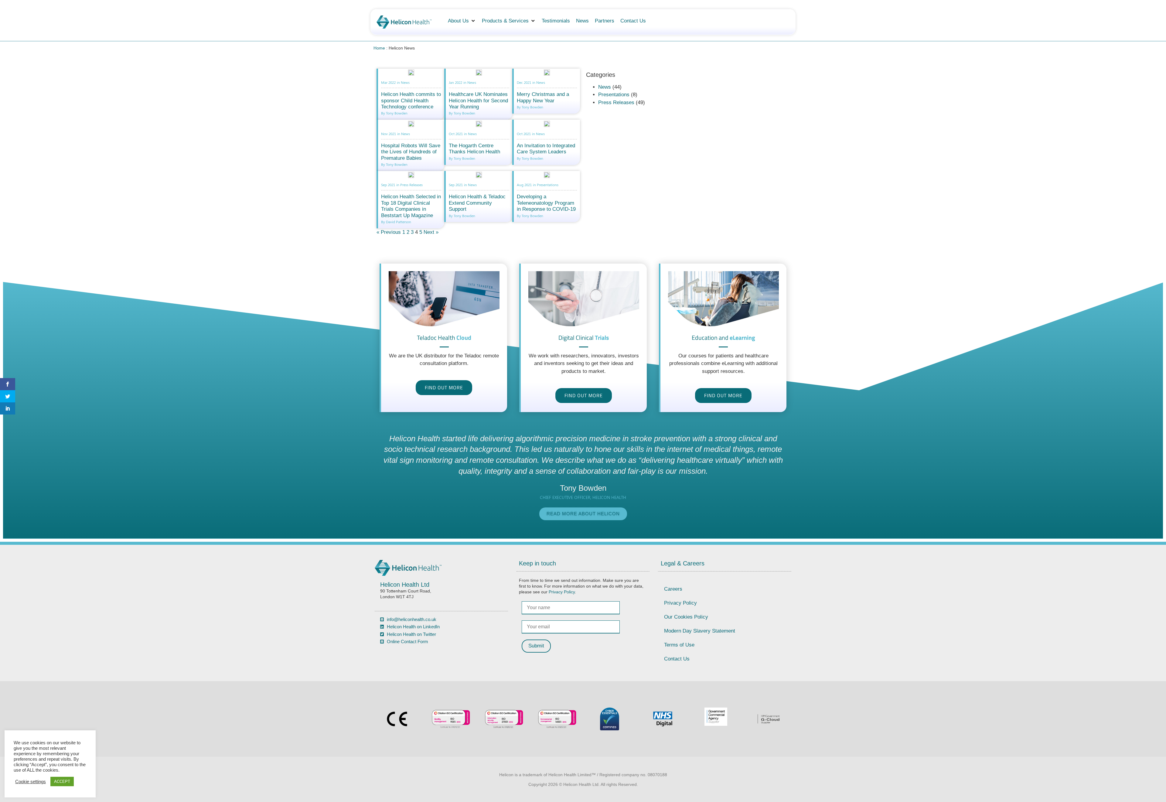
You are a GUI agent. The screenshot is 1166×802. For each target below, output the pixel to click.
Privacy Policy (562, 592)
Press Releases (616, 102)
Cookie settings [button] (30, 781)
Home (379, 48)
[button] (462, 20)
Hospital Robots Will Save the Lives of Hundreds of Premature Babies (410, 152)
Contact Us (677, 659)
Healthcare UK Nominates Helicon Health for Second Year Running (478, 100)
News (604, 87)
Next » (431, 232)
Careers (673, 589)
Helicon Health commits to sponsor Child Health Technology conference (411, 100)
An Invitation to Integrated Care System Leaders (546, 149)
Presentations (613, 94)
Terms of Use (679, 645)
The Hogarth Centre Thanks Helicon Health (474, 149)
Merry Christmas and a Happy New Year (543, 97)
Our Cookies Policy (686, 617)
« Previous (389, 232)
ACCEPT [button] (62, 781)
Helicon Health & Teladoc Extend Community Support (477, 203)
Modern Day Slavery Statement (699, 631)
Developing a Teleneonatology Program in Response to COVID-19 (546, 203)
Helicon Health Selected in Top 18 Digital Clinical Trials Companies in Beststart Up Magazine (411, 206)
